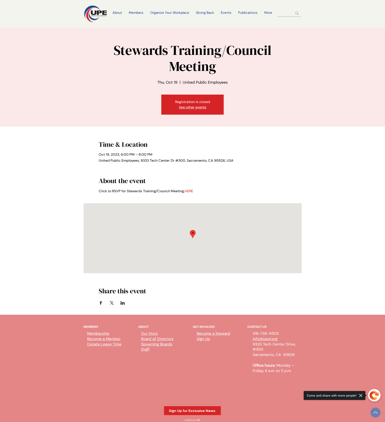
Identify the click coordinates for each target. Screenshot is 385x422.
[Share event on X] (112, 303)
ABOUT (143, 327)
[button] (192, 410)
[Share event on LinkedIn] (123, 303)
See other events (192, 107)
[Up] (376, 413)
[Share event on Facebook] (101, 303)
